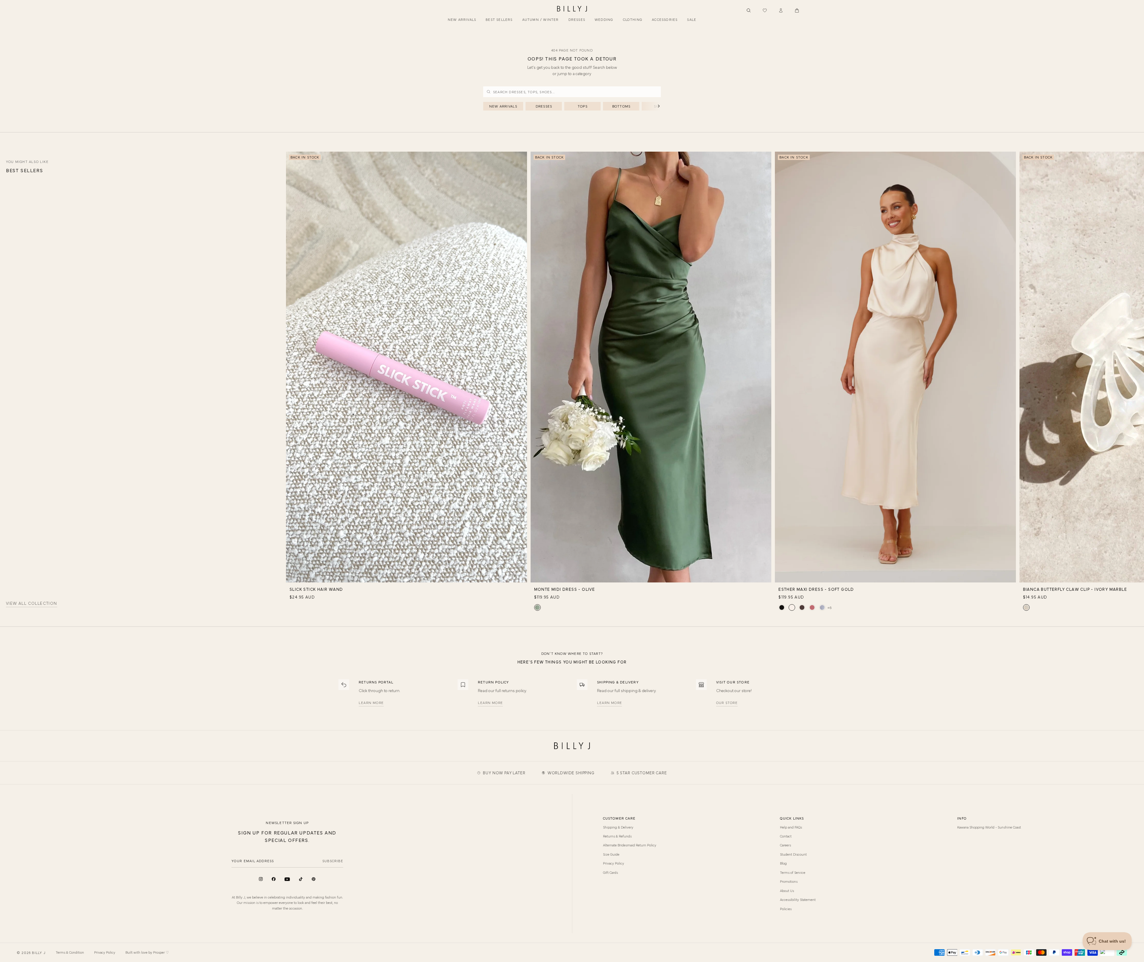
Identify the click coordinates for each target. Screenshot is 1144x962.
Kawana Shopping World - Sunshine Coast (989, 827)
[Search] (748, 10)
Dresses (544, 106)
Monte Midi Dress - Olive (564, 589)
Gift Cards (610, 872)
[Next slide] (1140, 323)
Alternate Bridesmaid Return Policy (629, 845)
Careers (785, 845)
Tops (582, 106)
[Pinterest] (313, 879)
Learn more (371, 702)
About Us (787, 890)
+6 (829, 607)
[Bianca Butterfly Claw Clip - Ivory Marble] (1026, 607)
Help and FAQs (791, 827)
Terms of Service (792, 872)
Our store (727, 702)
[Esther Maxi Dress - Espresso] (802, 607)
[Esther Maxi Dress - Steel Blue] (822, 607)
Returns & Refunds (617, 836)
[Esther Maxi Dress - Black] (781, 607)
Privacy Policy (613, 863)
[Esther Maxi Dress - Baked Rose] (812, 607)
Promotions (789, 881)
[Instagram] (261, 879)
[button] (796, 10)
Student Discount (793, 854)
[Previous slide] (290, 323)
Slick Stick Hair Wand (316, 589)
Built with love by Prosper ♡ (147, 952)
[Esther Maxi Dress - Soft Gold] (792, 607)
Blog (783, 863)
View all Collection (31, 603)
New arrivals (503, 106)
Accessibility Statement (798, 899)
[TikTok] (301, 879)
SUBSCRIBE (332, 860)
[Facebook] (274, 879)
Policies (786, 908)
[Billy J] (572, 9)
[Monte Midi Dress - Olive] (537, 607)
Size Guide (611, 854)
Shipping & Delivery (618, 827)
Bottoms (621, 106)
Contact (786, 836)
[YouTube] (287, 879)
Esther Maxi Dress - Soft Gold (816, 589)
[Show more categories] (649, 106)
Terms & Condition (70, 952)
